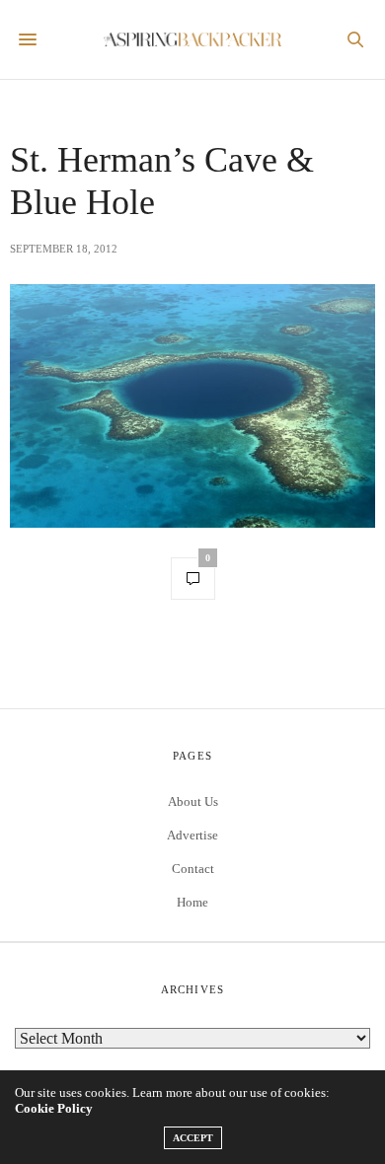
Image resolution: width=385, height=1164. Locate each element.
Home (192, 902)
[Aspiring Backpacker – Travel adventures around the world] (192, 39)
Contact (193, 868)
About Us (193, 801)
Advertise (192, 835)
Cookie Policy (54, 1108)
